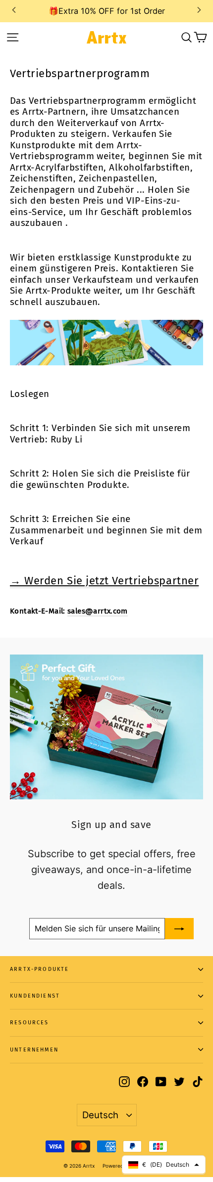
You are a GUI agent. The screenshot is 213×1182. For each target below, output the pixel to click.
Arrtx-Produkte (39, 969)
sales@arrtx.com (97, 611)
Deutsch (100, 1114)
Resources (29, 1022)
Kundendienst (35, 996)
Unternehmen (34, 1050)
